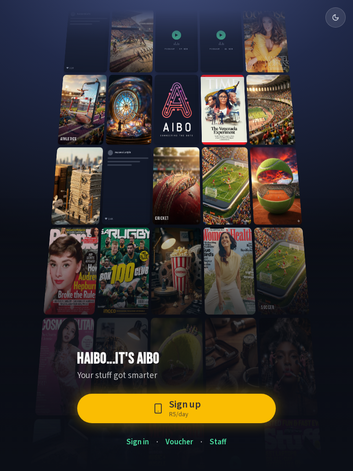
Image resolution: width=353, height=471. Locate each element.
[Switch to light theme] (335, 17)
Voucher (179, 442)
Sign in (137, 442)
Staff (218, 442)
